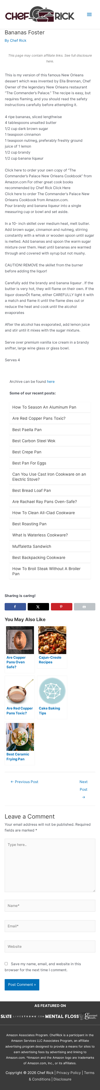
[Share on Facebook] (15, 606)
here (51, 381)
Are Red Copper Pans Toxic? (39, 418)
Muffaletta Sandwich (31, 546)
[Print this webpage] (84, 606)
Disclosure (62, 1079)
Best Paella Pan (27, 429)
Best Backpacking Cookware (38, 557)
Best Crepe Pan (26, 452)
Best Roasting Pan (29, 524)
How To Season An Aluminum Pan (44, 407)
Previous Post (24, 782)
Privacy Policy (69, 1073)
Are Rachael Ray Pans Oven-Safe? (44, 501)
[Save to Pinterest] (61, 606)
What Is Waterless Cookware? (40, 535)
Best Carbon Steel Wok (33, 441)
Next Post (84, 783)
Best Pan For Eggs (29, 463)
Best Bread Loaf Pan (31, 490)
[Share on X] (38, 606)
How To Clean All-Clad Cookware (43, 512)
